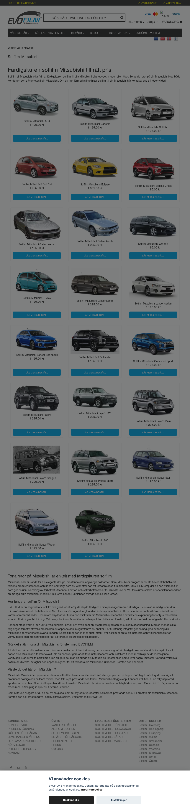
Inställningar (119, 800)
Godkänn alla (71, 800)
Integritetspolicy (91, 789)
